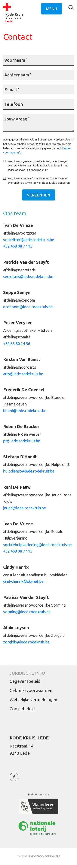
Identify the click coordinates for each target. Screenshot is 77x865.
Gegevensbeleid (25, 681)
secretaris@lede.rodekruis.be (28, 276)
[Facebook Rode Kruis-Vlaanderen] (14, 779)
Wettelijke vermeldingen (33, 699)
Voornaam (15, 60)
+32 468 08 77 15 (17, 246)
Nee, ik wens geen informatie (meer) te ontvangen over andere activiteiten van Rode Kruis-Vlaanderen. (38, 180)
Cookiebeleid (22, 708)
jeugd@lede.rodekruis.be (24, 508)
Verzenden (38, 195)
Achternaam (17, 74)
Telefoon (13, 104)
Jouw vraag (17, 118)
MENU (51, 9)
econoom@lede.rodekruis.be (28, 307)
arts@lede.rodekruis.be (23, 374)
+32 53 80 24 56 (16, 343)
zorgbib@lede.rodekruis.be (26, 642)
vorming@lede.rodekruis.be (27, 612)
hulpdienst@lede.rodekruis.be (29, 471)
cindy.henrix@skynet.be (23, 581)
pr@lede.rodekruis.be (21, 441)
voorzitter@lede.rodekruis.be (28, 240)
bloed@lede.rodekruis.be (24, 410)
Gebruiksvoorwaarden (31, 690)
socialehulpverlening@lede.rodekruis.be (37, 545)
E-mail (11, 89)
